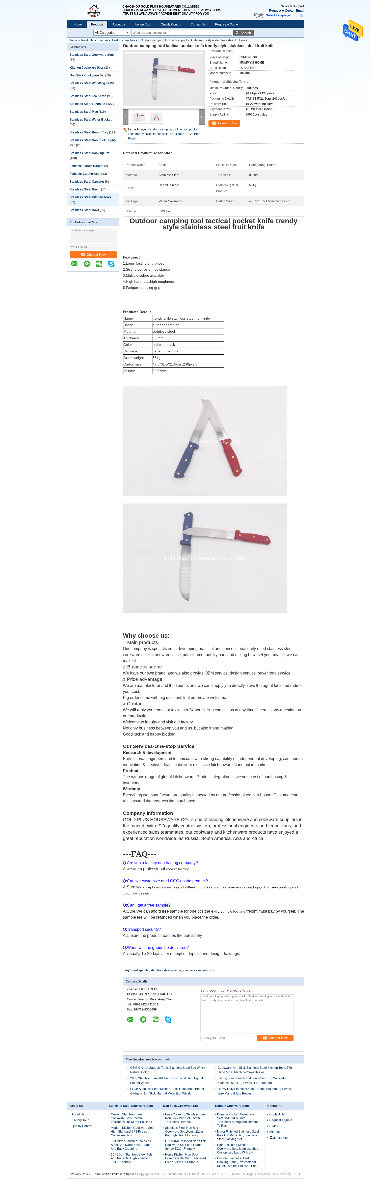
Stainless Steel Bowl (84, 210)
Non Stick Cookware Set (87, 75)
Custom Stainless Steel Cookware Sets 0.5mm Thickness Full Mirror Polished (131, 1118)
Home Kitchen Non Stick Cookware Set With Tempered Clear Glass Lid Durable (185, 1158)
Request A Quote (281, 10)
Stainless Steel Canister (87, 181)
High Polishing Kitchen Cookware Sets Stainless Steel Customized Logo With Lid (238, 1148)
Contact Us (198, 24)
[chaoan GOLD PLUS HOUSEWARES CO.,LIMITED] (94, 10)
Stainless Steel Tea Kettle (88, 96)
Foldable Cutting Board (86, 174)
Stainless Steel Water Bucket (91, 119)
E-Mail (273, 1126)
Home (77, 24)
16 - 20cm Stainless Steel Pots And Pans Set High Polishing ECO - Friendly (131, 1158)
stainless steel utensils (198, 970)
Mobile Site (280, 1138)
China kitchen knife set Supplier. (114, 1174)
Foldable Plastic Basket (86, 166)
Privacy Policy (80, 1174)
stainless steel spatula (166, 970)
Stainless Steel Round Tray (89, 132)
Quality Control (171, 24)
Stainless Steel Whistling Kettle (92, 83)
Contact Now (96, 255)
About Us (119, 24)
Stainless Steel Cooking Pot (89, 153)
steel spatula (140, 970)
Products (97, 24)
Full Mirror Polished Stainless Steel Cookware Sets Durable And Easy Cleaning (131, 1144)
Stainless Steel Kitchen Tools (117, 40)
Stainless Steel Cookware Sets (92, 55)
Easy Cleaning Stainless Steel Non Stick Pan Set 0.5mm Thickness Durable (185, 1118)
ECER (296, 1174)
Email (300, 10)
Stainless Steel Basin (85, 189)
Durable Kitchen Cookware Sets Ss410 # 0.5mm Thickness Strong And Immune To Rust (238, 1120)
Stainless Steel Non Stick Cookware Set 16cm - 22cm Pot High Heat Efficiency (184, 1131)
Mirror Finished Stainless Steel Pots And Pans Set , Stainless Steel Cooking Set (238, 1135)
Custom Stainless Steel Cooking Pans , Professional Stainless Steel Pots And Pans (237, 1162)
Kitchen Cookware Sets (86, 67)
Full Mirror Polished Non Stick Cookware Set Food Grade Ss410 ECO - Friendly (185, 1144)
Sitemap (275, 1132)
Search (246, 33)
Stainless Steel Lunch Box (88, 104)
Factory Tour (143, 24)
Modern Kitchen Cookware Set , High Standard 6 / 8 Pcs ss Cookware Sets (132, 1131)
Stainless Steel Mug (84, 112)
